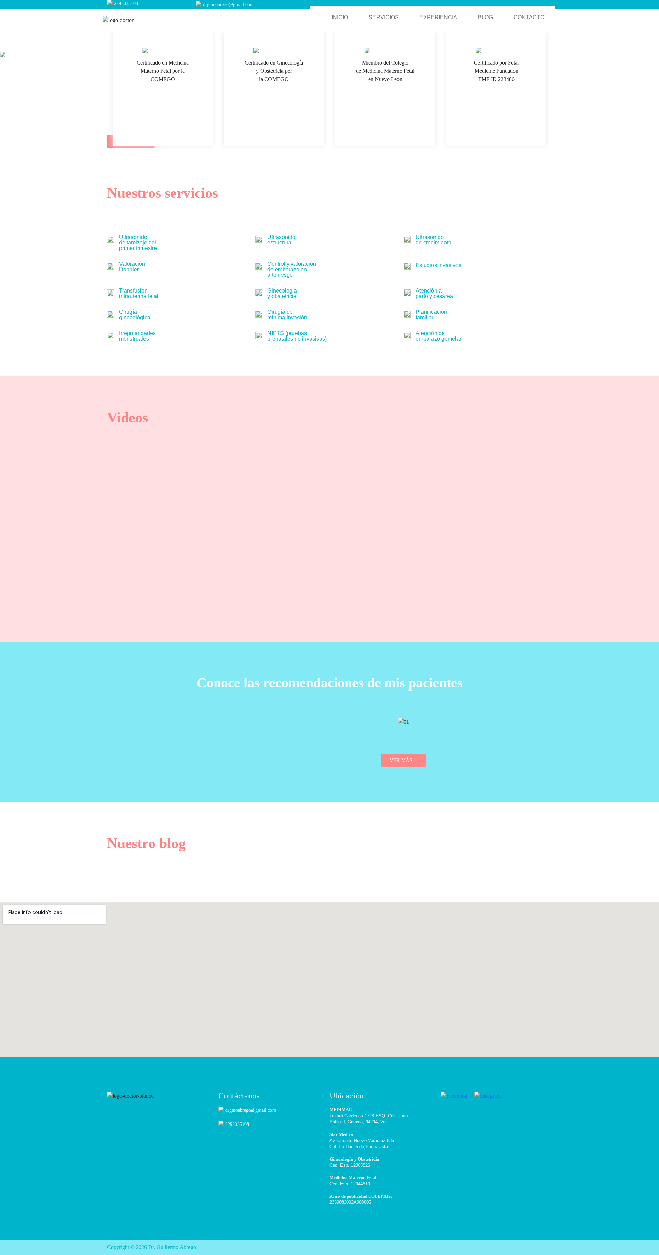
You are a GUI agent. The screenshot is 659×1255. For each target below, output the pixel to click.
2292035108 (126, 3)
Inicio (340, 17)
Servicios (384, 17)
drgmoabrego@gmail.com (228, 4)
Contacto (528, 17)
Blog (485, 17)
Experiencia (438, 17)
